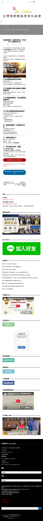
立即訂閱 (21, 347)
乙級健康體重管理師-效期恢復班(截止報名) (12, 280)
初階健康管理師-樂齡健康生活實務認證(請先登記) (14, 286)
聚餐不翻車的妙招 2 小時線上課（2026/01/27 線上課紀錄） (9, 183)
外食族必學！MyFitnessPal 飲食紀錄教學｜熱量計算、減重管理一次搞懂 (20, 184)
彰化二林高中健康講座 (8, 288)
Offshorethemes (11, 518)
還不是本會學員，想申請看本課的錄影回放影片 (14, 172)
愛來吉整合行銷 (7, 494)
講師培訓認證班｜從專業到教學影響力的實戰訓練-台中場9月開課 (17, 275)
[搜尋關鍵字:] (6, 2)
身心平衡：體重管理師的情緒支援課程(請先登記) (14, 283)
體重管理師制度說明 (8, 119)
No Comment (19, 44)
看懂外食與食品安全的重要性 (10, 269)
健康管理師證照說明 (8, 121)
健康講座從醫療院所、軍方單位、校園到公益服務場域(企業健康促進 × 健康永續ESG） (21, 277)
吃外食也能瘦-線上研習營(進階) (10, 263)
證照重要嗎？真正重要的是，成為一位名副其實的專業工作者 (16, 272)
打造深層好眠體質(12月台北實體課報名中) (12, 266)
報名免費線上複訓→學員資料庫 (14, 160)
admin (9, 44)
